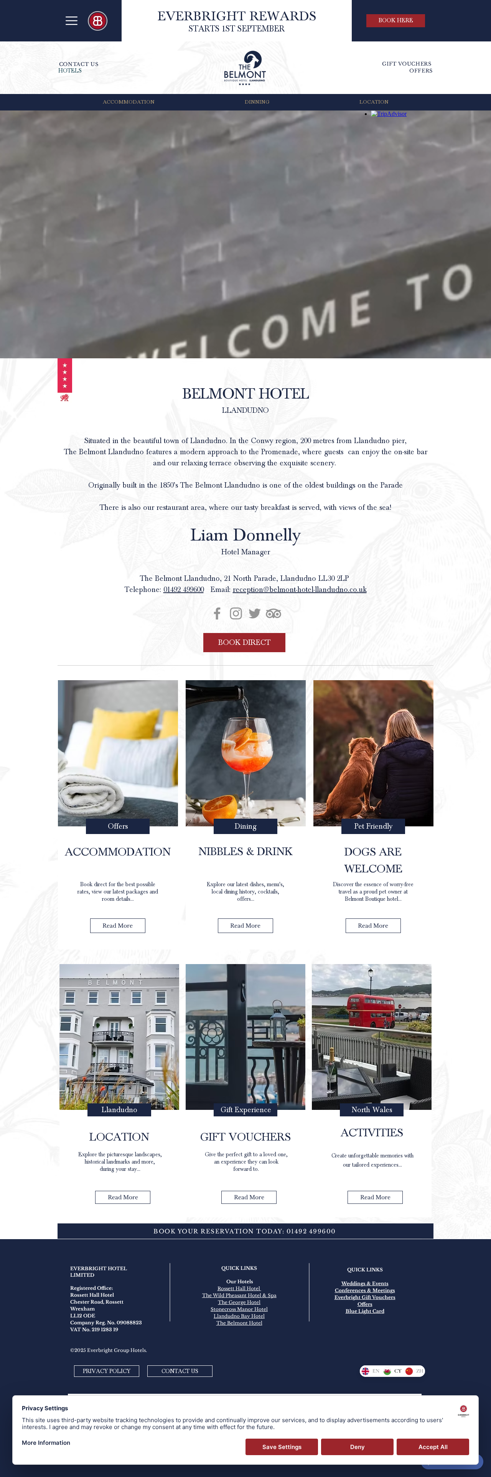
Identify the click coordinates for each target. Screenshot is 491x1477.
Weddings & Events (365, 1283)
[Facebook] (217, 613)
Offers (365, 1304)
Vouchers (383, 1297)
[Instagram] (236, 613)
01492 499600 (183, 589)
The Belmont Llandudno (104, 452)
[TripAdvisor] (273, 613)
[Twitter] (255, 613)
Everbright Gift (353, 1297)
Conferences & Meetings (365, 1290)
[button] (71, 20)
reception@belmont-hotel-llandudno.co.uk (300, 589)
